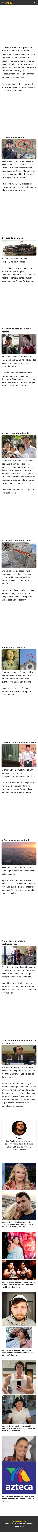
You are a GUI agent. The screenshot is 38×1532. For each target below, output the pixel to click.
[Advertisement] (19, 25)
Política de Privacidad (19, 1521)
